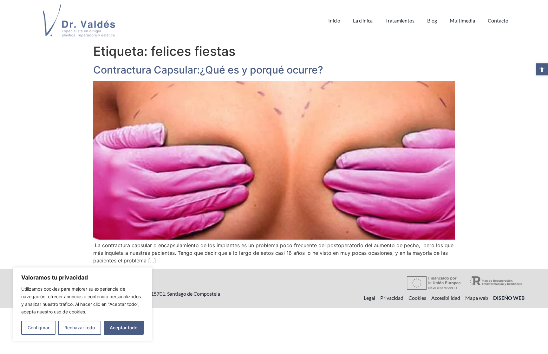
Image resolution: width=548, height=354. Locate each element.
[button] (542, 69)
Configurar (38, 327)
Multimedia (462, 20)
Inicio (334, 20)
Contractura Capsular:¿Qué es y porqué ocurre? (208, 70)
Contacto (498, 20)
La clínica (363, 20)
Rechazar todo (79, 327)
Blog (432, 20)
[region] (82, 304)
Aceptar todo (123, 327)
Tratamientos (399, 20)
